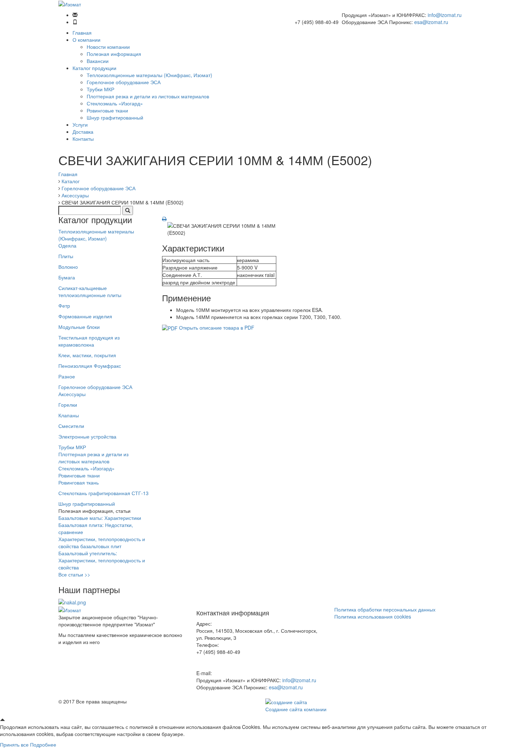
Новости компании (108, 46)
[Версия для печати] (164, 218)
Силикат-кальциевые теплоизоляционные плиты (89, 291)
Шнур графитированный (115, 117)
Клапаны (68, 415)
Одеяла (67, 245)
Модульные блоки (79, 326)
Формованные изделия (85, 316)
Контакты (83, 138)
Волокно (68, 266)
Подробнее (43, 744)
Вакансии (98, 60)
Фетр (64, 305)
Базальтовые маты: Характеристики (99, 517)
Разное (66, 376)
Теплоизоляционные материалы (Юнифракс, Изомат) (149, 75)
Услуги (80, 124)
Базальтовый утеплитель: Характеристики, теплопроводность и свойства (101, 560)
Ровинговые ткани (107, 110)
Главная (82, 32)
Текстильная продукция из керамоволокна (89, 341)
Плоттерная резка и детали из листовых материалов (148, 96)
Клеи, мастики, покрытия (87, 355)
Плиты (65, 256)
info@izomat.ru (445, 14)
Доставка (83, 131)
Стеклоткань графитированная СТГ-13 (103, 493)
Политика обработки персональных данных (384, 609)
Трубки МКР (100, 89)
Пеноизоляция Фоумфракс (89, 365)
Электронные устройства (87, 436)
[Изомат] (69, 3)
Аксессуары (72, 394)
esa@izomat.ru (431, 21)
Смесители (71, 425)
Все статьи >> (74, 574)
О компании (86, 39)
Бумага (66, 277)
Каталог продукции (94, 67)
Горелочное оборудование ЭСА (124, 82)
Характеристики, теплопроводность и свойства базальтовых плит (101, 542)
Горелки (67, 404)
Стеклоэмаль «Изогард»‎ (115, 103)
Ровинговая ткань (78, 482)
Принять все (14, 744)
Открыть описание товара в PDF (216, 327)
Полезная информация (114, 53)
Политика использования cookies (372, 616)
